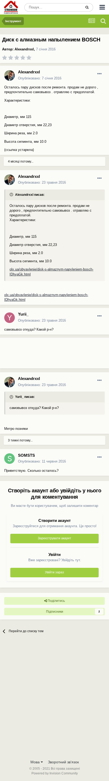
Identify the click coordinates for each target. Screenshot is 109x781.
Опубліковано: (39, 78)
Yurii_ (23, 314)
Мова (35, 762)
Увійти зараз (54, 572)
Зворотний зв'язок (63, 762)
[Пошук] (87, 7)
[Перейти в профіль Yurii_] (9, 317)
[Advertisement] (42, 355)
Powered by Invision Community (54, 773)
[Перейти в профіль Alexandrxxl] (9, 75)
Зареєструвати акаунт (54, 538)
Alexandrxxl (24, 49)
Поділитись (56, 601)
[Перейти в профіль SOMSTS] (9, 458)
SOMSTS (26, 455)
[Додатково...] (99, 74)
